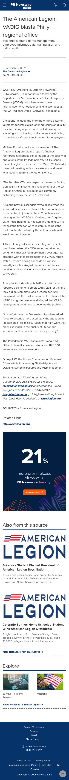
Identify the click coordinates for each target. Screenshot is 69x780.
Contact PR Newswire (34, 727)
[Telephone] (55, 5)
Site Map (46, 765)
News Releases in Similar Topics (21, 704)
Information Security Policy (23, 765)
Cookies (34, 769)
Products (34, 731)
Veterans (42, 694)
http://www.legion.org (16, 424)
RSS (58, 765)
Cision (40, 774)
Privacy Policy (43, 760)
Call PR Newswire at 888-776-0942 (35, 748)
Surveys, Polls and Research (13, 695)
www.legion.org (51, 398)
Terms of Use (24, 760)
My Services (33, 739)
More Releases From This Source (21, 652)
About (34, 734)
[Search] (64, 5)
